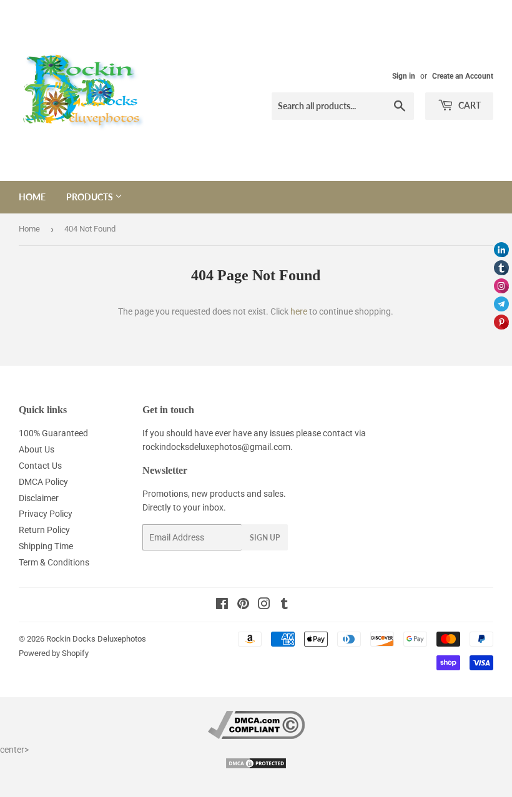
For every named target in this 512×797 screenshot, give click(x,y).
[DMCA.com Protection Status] (256, 766)
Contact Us (40, 466)
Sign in (403, 76)
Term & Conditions (54, 562)
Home (32, 197)
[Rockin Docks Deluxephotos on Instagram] (264, 605)
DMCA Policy (43, 482)
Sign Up (265, 537)
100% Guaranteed (53, 433)
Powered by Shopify (54, 653)
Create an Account (462, 76)
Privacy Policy (45, 514)
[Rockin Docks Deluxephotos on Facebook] (222, 605)
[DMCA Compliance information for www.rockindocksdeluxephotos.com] (256, 736)
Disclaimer (39, 498)
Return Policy (44, 530)
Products (90, 197)
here (298, 311)
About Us (36, 449)
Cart (468, 105)
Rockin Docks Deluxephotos (96, 638)
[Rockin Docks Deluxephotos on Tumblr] (284, 605)
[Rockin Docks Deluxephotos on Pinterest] (243, 605)
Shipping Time (46, 546)
